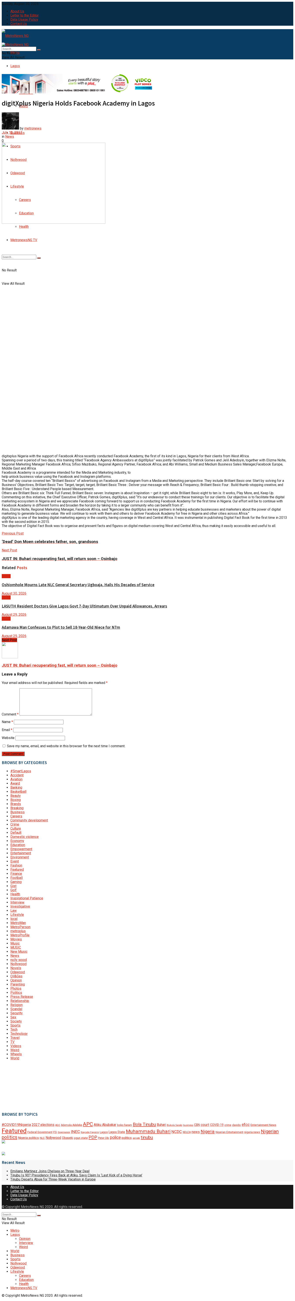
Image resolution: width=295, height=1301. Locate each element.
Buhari (161, 1125)
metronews (32, 128)
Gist (13, 886)
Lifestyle (17, 915)
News (9, 137)
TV (12, 1042)
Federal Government (39, 1132)
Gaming (16, 882)
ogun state (81, 1138)
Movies (16, 939)
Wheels (16, 1054)
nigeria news (252, 1132)
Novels (15, 968)
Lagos (15, 66)
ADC (57, 1125)
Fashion (16, 865)
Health (24, 227)
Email (7, 730)
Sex (13, 1017)
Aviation (16, 779)
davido (236, 1125)
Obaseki (67, 1138)
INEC (75, 1131)
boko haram (124, 1125)
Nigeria (208, 1131)
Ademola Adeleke (71, 1125)
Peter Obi (103, 1138)
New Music (18, 952)
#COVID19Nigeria (16, 1124)
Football (16, 878)
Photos (15, 988)
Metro (14, 1230)
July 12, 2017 (12, 132)
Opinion (16, 980)
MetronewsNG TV (23, 240)
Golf (13, 890)
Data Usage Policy (24, 19)
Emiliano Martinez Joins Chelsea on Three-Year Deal (49, 1171)
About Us (17, 11)
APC (88, 1124)
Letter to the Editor (24, 15)
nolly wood (18, 960)
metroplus (18, 931)
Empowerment (21, 849)
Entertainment (20, 853)
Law (13, 910)
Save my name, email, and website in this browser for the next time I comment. (66, 746)
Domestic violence (24, 837)
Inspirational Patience (26, 898)
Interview (17, 902)
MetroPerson (20, 927)
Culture (15, 828)
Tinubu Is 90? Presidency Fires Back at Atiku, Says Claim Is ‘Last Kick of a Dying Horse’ (76, 1175)
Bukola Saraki (174, 1125)
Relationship (19, 1001)
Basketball (18, 792)
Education (17, 845)
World (14, 1058)
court (205, 1125)
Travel (14, 1038)
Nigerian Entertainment (229, 1132)
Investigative (20, 906)
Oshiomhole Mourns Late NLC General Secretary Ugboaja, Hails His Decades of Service (78, 584)
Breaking (17, 808)
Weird (14, 1050)
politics (127, 1138)
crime (227, 1125)
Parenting (17, 984)
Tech (13, 1029)
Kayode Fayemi (90, 1132)
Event (14, 861)
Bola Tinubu (144, 1124)
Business (17, 812)
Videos (15, 1046)
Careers (16, 816)
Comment (10, 714)
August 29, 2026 (14, 615)
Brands (15, 804)
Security (16, 1013)
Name (7, 722)
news (196, 1132)
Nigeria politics (28, 1138)
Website (8, 738)
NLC (42, 1138)
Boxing (15, 800)
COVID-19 (217, 1125)
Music (15, 943)
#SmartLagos (20, 771)
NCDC (176, 1131)
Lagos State (117, 1132)
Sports (15, 1025)
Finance (16, 874)
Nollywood (18, 964)
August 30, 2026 (14, 593)
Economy (17, 841)
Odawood (17, 972)
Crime (14, 824)
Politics (16, 993)
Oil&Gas (16, 976)
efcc (246, 1124)
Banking (16, 787)
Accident (17, 775)
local (13, 919)
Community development (29, 820)
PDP (93, 1137)
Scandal (16, 1009)
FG (55, 1132)
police (115, 1137)
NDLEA (187, 1132)
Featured (17, 869)
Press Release (21, 997)
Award (15, 783)
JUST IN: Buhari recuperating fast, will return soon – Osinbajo (59, 665)
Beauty (15, 796)
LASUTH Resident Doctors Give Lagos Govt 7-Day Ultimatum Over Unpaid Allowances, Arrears (84, 606)
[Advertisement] (23, 1085)
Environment (19, 857)
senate (136, 1138)
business (188, 1125)
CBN (197, 1125)
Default (15, 833)
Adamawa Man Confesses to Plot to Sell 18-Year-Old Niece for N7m (61, 627)
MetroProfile (20, 935)
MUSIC (15, 947)
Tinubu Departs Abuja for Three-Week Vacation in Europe (53, 1179)
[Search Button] (39, 258)
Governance (64, 1132)
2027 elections (43, 1125)
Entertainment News (263, 1125)
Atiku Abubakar (105, 1125)
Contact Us (18, 24)
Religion (16, 1005)
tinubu (147, 1137)
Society (16, 1021)
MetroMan (18, 923)
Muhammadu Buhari (148, 1131)
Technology (19, 1034)
